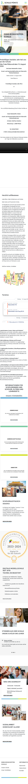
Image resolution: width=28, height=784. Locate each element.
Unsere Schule (5, 767)
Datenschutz (22, 768)
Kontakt (21, 770)
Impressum (22, 765)
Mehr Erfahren (7, 521)
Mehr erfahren (14, 419)
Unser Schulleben (6, 770)
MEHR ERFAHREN (7, 695)
